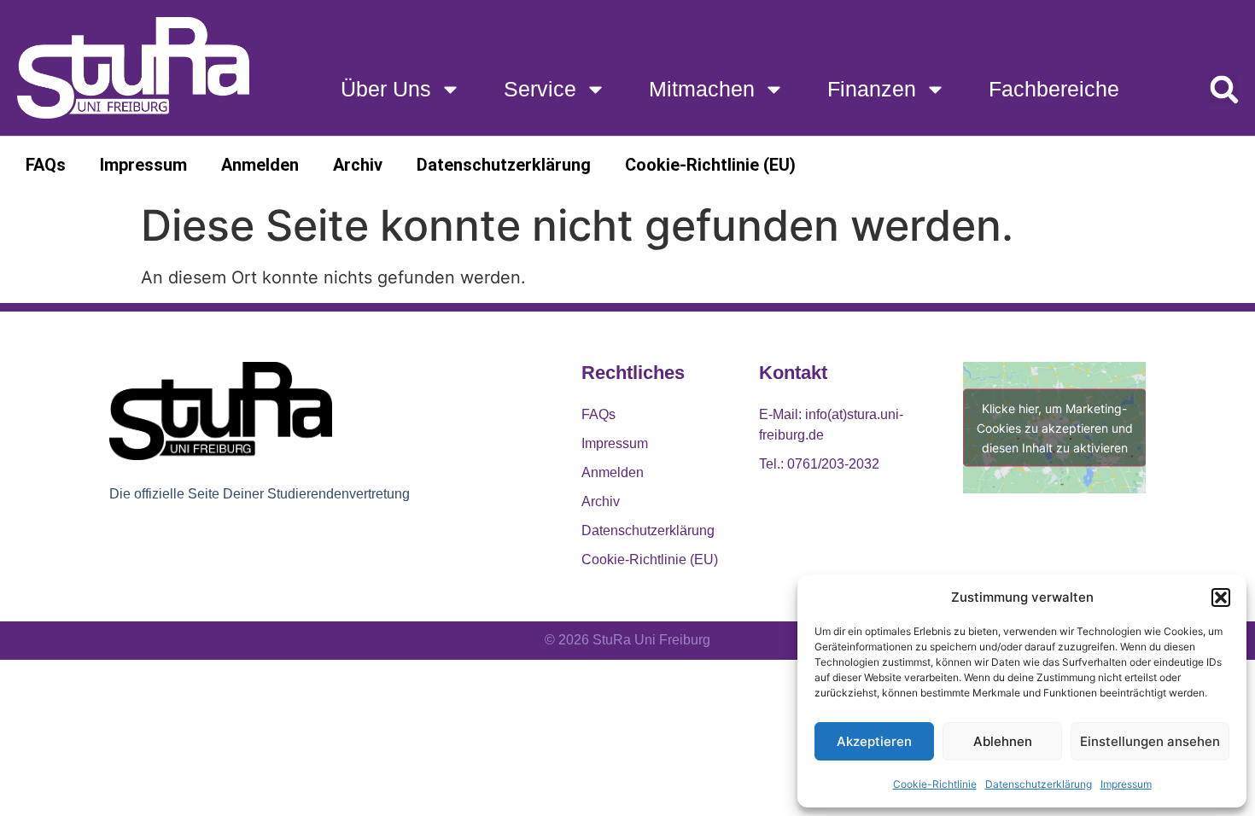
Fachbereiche (1054, 89)
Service (540, 89)
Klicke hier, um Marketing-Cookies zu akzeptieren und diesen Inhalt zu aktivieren (1055, 428)
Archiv (357, 164)
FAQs (46, 164)
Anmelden (260, 164)
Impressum (1126, 784)
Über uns (386, 89)
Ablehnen (1002, 741)
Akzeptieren (874, 741)
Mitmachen (702, 89)
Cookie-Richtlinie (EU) (710, 164)
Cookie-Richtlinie (935, 784)
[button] (1220, 597)
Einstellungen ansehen (1150, 741)
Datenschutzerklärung (1038, 784)
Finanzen (871, 89)
